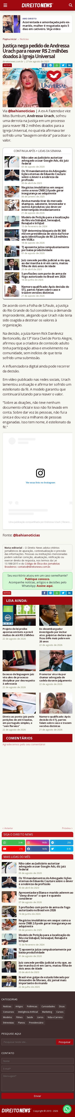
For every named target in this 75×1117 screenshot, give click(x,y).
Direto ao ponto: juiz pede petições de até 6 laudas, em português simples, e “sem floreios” (18, 721)
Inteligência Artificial (28, 1011)
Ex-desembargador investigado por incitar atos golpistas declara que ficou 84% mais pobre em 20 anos (55, 635)
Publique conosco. (37, 579)
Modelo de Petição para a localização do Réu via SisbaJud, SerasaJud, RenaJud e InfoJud (45, 220)
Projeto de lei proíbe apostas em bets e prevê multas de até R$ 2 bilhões (18, 632)
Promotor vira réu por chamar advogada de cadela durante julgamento (55, 677)
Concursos (8, 1011)
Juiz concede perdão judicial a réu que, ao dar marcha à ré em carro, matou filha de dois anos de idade (45, 263)
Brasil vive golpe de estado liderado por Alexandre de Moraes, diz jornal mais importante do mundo (44, 980)
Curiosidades (48, 1006)
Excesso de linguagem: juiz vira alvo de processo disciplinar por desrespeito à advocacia (19, 679)
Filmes (19, 1017)
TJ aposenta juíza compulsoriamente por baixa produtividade (45, 249)
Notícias (24, 39)
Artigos (19, 1006)
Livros (40, 1017)
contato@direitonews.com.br (34, 566)
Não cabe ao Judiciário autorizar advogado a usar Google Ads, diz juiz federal (45, 160)
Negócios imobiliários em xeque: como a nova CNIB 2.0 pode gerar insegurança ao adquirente (42, 190)
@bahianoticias (21, 111)
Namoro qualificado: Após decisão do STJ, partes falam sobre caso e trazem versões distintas (45, 289)
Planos (21, 1022)
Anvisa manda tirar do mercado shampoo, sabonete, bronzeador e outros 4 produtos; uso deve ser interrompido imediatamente (43, 205)
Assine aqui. (45, 586)
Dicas (62, 1006)
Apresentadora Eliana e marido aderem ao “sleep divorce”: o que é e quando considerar (46, 895)
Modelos (7, 1017)
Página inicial (9, 39)
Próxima (66, 828)
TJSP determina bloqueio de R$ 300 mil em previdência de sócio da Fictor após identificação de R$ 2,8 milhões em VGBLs (45, 235)
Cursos (59, 1011)
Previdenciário (36, 1022)
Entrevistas (8, 1022)
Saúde (30, 1017)
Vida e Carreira (55, 1017)
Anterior (8, 828)
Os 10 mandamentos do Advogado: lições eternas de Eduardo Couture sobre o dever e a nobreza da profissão (43, 175)
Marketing (47, 1011)
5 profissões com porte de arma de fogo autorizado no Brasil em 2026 (43, 275)
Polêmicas (32, 1006)
